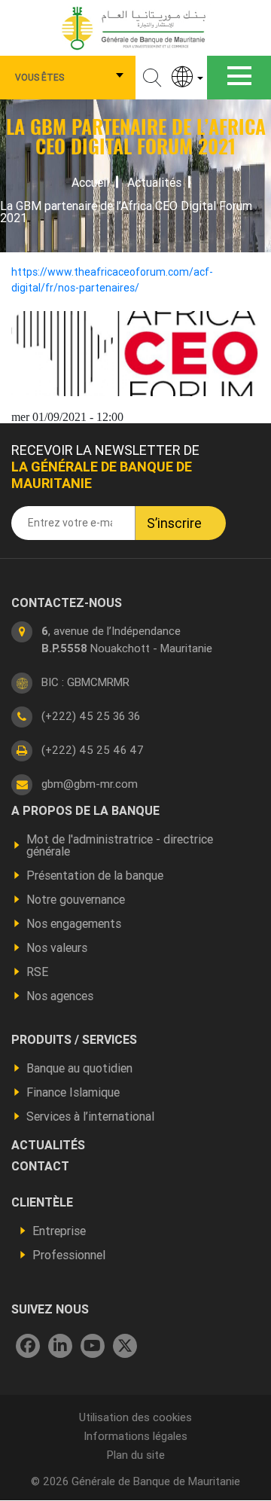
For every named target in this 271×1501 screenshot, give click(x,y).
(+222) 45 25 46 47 (92, 750)
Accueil (90, 182)
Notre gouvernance (75, 899)
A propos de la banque (85, 810)
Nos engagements (73, 923)
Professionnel (68, 1255)
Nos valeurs (56, 947)
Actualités (154, 182)
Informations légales (135, 1436)
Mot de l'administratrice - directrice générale (119, 845)
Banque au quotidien (79, 1068)
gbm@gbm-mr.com (89, 783)
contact (40, 1166)
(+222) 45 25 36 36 (90, 716)
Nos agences (59, 996)
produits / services (74, 1039)
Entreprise (59, 1231)
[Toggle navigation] (239, 77)
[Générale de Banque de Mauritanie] (135, 26)
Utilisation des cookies (135, 1417)
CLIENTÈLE (42, 1202)
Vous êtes (39, 77)
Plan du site (136, 1454)
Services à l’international (90, 1116)
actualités (48, 1145)
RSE (37, 972)
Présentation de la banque (94, 875)
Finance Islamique (73, 1092)
